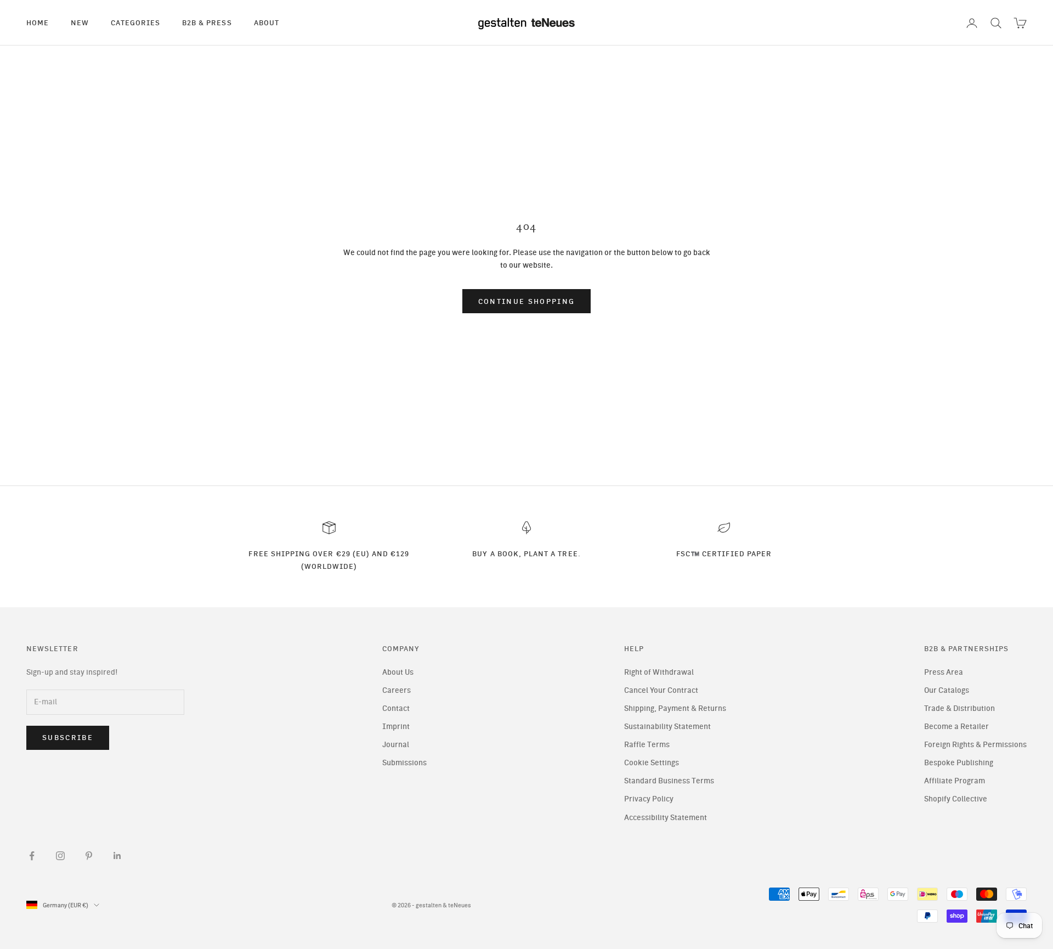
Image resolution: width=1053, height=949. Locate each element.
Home (37, 22)
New (80, 22)
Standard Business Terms (669, 781)
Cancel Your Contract (661, 690)
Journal (395, 744)
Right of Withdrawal (659, 672)
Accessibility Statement (665, 817)
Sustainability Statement (667, 726)
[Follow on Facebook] (31, 855)
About (266, 22)
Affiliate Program (954, 781)
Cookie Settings (651, 762)
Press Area (943, 672)
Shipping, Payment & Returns (675, 708)
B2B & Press (207, 22)
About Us (398, 672)
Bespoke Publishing (958, 762)
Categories (135, 22)
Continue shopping (526, 301)
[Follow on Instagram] (60, 855)
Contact (396, 708)
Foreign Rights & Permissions (975, 744)
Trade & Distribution (959, 708)
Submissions (404, 762)
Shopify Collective (955, 799)
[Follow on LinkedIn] (117, 855)
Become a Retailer (956, 726)
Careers (396, 690)
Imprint (396, 726)
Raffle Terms (647, 744)
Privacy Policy (648, 799)
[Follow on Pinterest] (88, 855)
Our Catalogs (946, 690)
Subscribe (67, 737)
